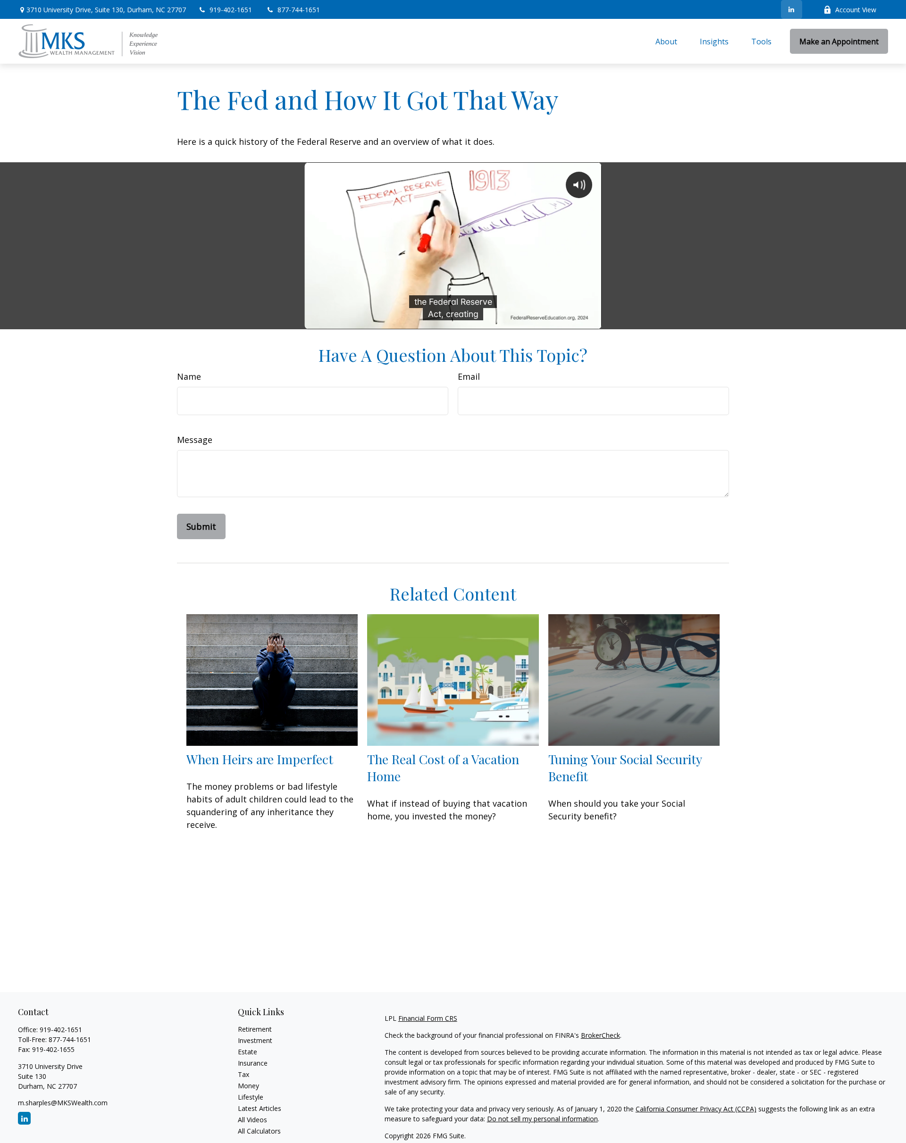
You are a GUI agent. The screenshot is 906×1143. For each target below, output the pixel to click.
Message (194, 439)
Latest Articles (259, 1108)
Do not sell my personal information (542, 1118)
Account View (855, 9)
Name (189, 376)
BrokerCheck (600, 1035)
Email (469, 376)
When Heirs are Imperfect (259, 759)
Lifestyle (250, 1097)
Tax (243, 1074)
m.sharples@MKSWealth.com (63, 1102)
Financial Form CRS (427, 1018)
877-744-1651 (298, 9)
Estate (247, 1051)
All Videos (252, 1119)
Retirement (255, 1029)
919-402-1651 (232, 9)
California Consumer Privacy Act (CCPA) (696, 1108)
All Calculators (259, 1130)
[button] (666, 41)
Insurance (253, 1063)
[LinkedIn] (791, 9)
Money (248, 1085)
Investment (255, 1040)
